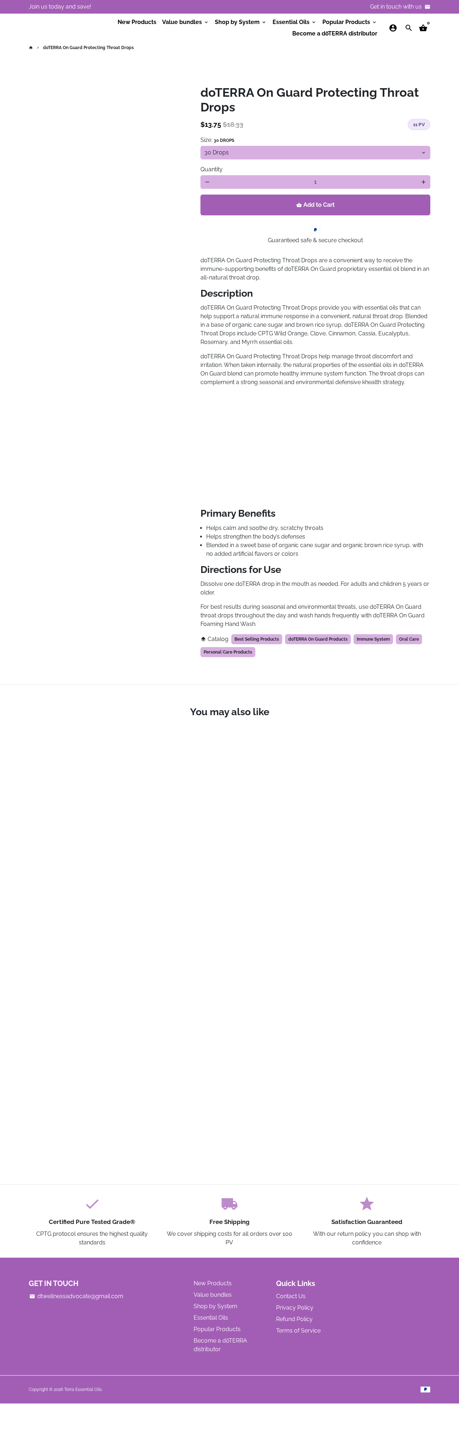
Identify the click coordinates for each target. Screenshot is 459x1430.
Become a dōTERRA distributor (334, 33)
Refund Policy (294, 1319)
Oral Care (409, 639)
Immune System (373, 639)
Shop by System (241, 22)
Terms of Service (298, 1330)
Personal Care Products (228, 652)
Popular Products (349, 22)
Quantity (211, 169)
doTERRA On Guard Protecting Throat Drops (88, 47)
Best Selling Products (257, 639)
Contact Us (291, 1296)
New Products (137, 22)
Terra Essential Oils (83, 1389)
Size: (217, 140)
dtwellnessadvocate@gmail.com (76, 1296)
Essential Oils (295, 22)
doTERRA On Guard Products (317, 639)
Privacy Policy (294, 1307)
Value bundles (185, 22)
